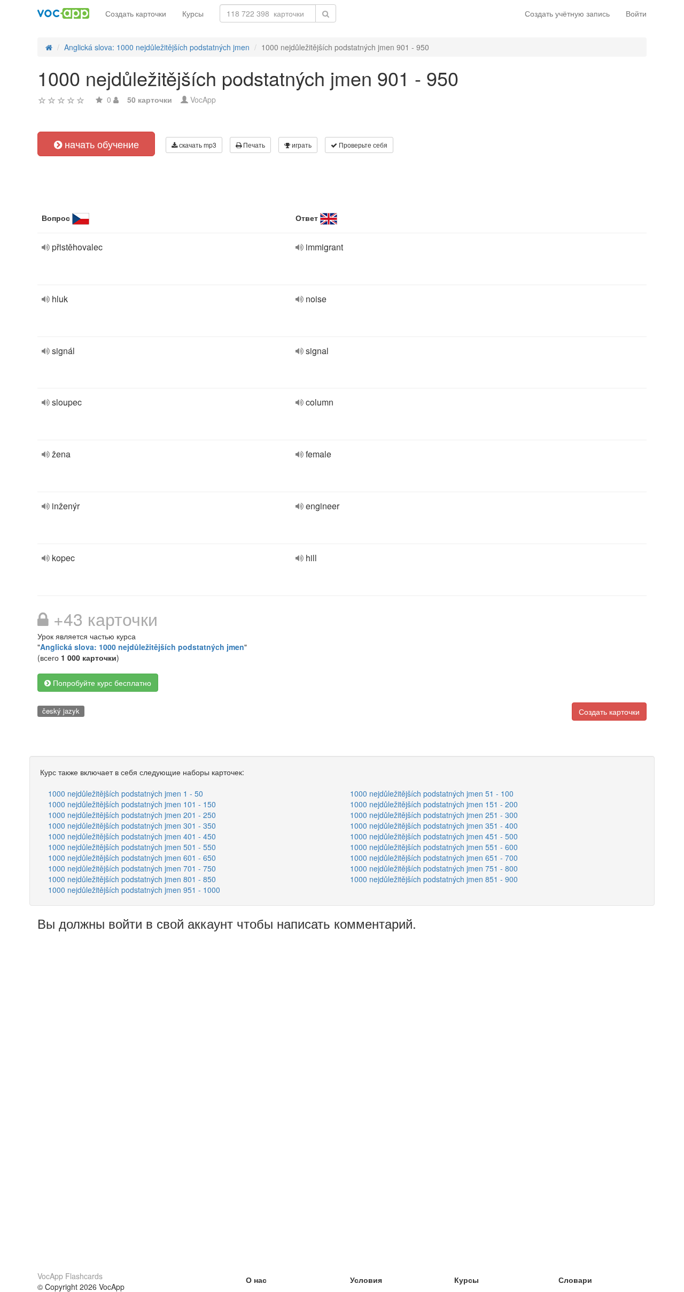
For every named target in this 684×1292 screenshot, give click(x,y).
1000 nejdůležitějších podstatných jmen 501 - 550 (132, 847)
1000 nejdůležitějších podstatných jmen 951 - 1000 (134, 889)
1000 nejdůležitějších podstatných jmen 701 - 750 (132, 868)
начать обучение (100, 144)
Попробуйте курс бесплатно (101, 682)
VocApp (203, 99)
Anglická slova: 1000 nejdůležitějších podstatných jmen (142, 646)
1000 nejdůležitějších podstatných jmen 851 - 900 (434, 879)
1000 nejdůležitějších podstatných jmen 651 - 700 (434, 857)
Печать (253, 144)
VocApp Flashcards (70, 1276)
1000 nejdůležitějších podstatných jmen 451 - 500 (434, 836)
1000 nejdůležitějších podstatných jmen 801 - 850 (132, 879)
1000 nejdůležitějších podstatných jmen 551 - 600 (434, 847)
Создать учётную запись (567, 13)
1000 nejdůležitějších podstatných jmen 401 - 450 (132, 836)
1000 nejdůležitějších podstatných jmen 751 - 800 (434, 868)
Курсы (193, 13)
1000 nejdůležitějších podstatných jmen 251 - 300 (434, 814)
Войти (636, 13)
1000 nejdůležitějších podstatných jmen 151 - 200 (434, 804)
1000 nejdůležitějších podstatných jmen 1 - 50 (125, 793)
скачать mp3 (196, 144)
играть (301, 144)
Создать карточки (135, 13)
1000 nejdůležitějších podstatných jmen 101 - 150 (132, 804)
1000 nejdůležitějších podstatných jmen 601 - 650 (132, 857)
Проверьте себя (362, 144)
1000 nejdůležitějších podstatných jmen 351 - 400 (434, 825)
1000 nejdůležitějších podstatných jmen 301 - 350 (132, 825)
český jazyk (61, 711)
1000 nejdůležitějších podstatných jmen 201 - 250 (132, 814)
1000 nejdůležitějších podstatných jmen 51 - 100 (432, 793)
